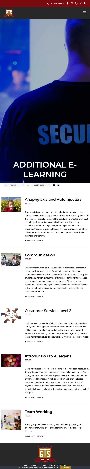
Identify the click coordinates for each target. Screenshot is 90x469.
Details (41, 241)
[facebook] (68, 3)
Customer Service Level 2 (48, 310)
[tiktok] (81, 3)
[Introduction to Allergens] (11, 360)
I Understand (65, 467)
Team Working (38, 411)
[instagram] (76, 3)
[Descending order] (28, 185)
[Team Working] (11, 420)
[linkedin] (85, 3)
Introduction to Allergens (48, 356)
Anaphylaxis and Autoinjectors (53, 199)
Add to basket (30, 241)
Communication (40, 255)
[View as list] (58, 185)
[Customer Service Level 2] (11, 315)
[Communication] (11, 259)
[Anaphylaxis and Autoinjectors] (11, 204)
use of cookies (53, 467)
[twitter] (72, 3)
